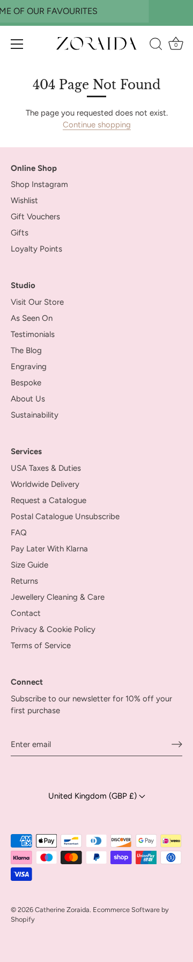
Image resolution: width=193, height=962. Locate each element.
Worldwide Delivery (45, 484)
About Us (28, 399)
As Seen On (32, 318)
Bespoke (26, 382)
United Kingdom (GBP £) (93, 795)
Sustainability (34, 415)
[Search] (156, 46)
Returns (24, 581)
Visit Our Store (37, 302)
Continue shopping (97, 125)
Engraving (29, 366)
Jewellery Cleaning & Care (58, 597)
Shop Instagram (39, 184)
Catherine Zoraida (62, 910)
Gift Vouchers (35, 216)
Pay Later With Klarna (49, 549)
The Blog (26, 350)
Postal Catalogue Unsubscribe (65, 516)
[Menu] (17, 44)
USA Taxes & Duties (46, 468)
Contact (26, 613)
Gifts (19, 233)
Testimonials (33, 334)
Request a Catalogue (48, 500)
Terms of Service (41, 645)
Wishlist (24, 200)
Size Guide (29, 565)
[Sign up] (177, 744)
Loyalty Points (36, 249)
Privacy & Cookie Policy (53, 629)
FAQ (19, 532)
